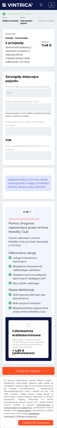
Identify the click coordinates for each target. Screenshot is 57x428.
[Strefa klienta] (51, 5)
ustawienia (34, 413)
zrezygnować (24, 410)
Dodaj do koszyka (28, 371)
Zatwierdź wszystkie (36, 422)
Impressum (9, 416)
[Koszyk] (41, 4)
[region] (28, 425)
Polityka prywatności (27, 416)
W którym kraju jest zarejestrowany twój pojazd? (27, 87)
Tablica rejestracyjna (22, 101)
